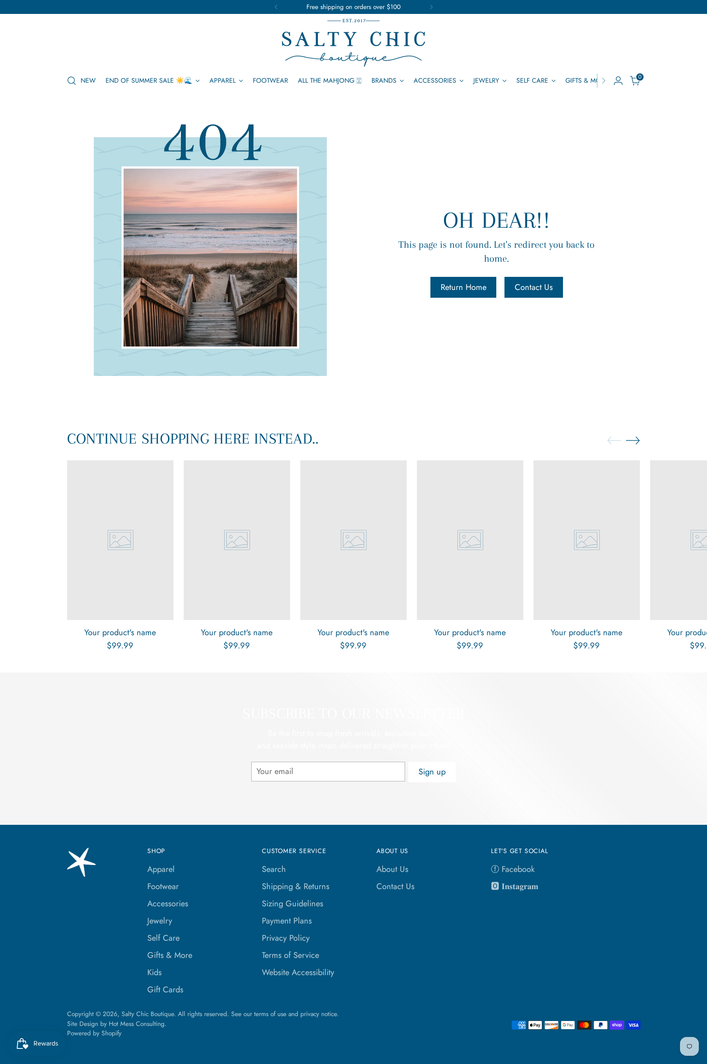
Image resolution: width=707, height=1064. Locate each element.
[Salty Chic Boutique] (353, 43)
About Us (392, 869)
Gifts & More (169, 955)
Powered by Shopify (94, 1033)
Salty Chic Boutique (148, 1014)
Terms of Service (290, 955)
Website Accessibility (298, 972)
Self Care (163, 938)
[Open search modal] (71, 80)
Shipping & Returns (295, 886)
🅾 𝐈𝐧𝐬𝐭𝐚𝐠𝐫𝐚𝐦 (514, 886)
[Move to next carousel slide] (633, 440)
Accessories (167, 904)
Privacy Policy (286, 938)
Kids (154, 972)
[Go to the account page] (618, 80)
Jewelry (159, 921)
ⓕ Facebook (513, 869)
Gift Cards (165, 990)
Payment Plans (287, 921)
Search (274, 869)
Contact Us (395, 886)
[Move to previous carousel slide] (614, 441)
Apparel (161, 869)
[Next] (431, 7)
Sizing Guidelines (292, 904)
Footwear (163, 886)
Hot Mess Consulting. (138, 1023)
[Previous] (276, 7)
